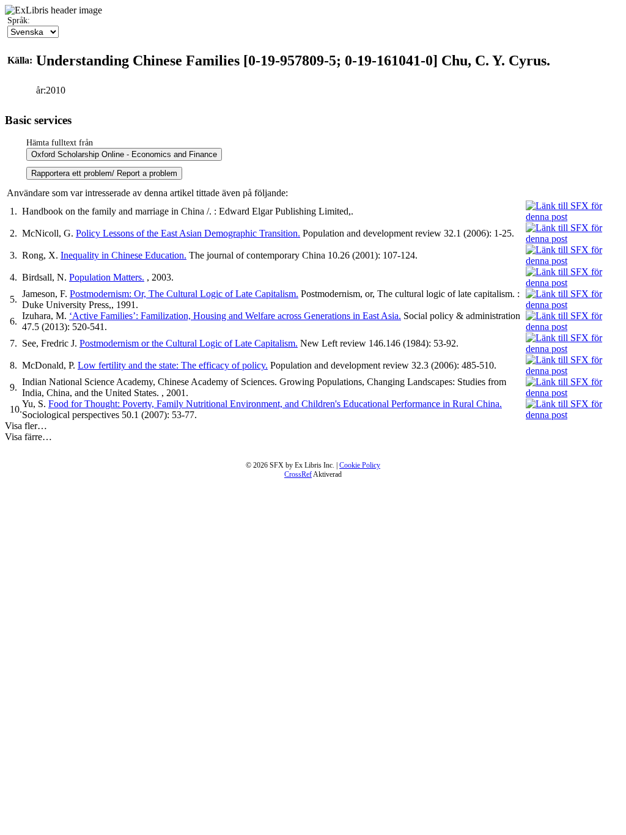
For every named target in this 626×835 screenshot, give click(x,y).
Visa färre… (28, 437)
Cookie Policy (359, 465)
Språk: (18, 20)
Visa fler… (26, 426)
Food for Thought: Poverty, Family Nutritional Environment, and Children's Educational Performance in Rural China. (275, 404)
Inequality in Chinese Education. (123, 255)
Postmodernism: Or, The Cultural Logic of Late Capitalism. (184, 294)
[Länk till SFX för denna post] (573, 217)
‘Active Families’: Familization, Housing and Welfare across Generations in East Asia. (235, 316)
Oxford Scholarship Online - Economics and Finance (124, 154)
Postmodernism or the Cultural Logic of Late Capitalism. (188, 343)
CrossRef (298, 474)
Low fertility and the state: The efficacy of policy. (173, 365)
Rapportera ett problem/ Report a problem (104, 173)
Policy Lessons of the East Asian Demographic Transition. (188, 233)
